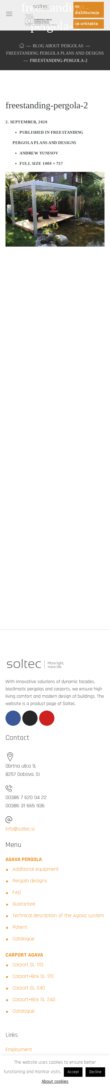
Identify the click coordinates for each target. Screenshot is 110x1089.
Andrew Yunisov (39, 153)
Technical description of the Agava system (58, 915)
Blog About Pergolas (58, 46)
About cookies (55, 1081)
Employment (19, 1049)
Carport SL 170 (28, 964)
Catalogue (24, 938)
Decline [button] (95, 1071)
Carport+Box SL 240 (34, 999)
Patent (20, 927)
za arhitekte (86, 24)
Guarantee (24, 903)
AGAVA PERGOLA (24, 859)
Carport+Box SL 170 (33, 976)
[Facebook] (13, 718)
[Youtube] (46, 718)
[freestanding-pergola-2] (55, 176)
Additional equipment (36, 869)
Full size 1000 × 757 (41, 163)
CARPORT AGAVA (24, 954)
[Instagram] (30, 718)
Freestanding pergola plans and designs (55, 53)
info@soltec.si (20, 828)
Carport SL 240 (29, 987)
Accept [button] (73, 1071)
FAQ (17, 892)
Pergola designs (30, 880)
